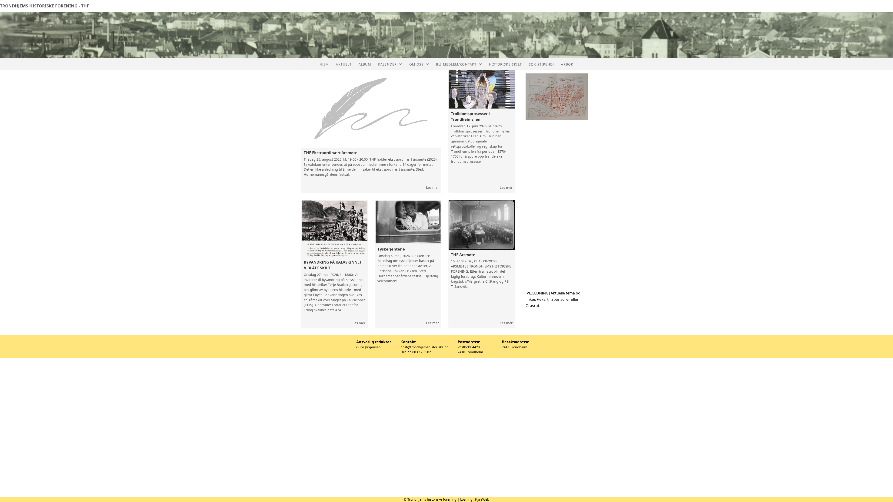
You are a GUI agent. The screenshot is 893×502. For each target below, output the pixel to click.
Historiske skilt (505, 64)
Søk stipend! (541, 64)
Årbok (567, 64)
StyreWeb (481, 499)
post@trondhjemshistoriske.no (424, 347)
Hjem (324, 64)
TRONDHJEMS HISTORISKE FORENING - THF (44, 6)
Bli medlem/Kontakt (456, 64)
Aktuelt (343, 64)
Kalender (387, 64)
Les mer (432, 187)
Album (365, 64)
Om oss (416, 64)
